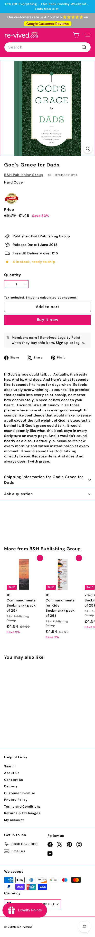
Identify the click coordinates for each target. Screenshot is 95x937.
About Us (12, 773)
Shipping (32, 297)
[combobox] (47, 47)
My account (14, 820)
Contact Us (13, 780)
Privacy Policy (16, 800)
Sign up (62, 342)
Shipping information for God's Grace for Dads (43, 479)
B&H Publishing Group (23, 175)
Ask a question (18, 494)
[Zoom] (87, 148)
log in (79, 342)
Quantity (12, 274)
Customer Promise (19, 793)
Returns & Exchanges (22, 813)
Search (10, 766)
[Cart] (76, 35)
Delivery (11, 786)
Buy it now (47, 319)
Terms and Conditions (22, 806)
